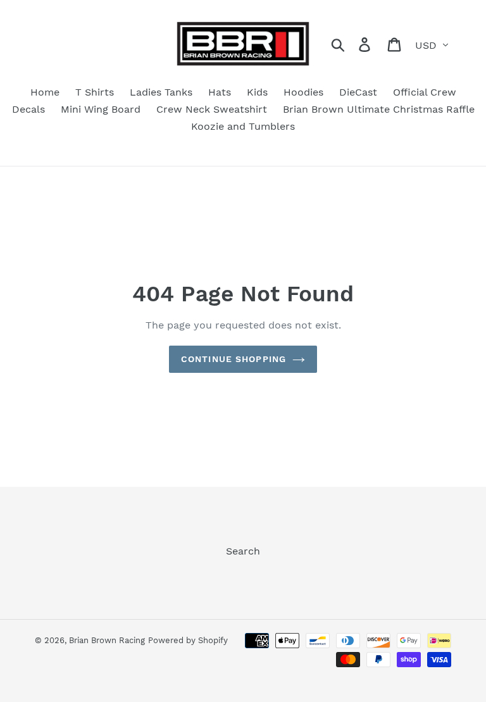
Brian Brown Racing (107, 640)
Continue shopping (233, 359)
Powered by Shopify (188, 640)
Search (243, 551)
